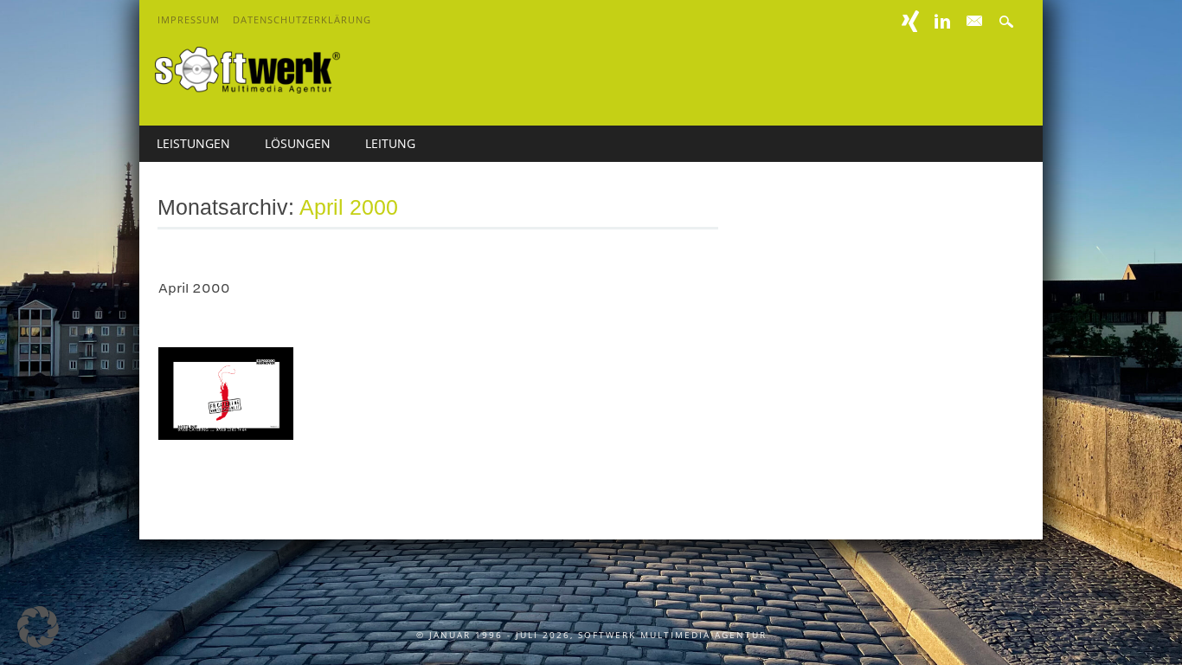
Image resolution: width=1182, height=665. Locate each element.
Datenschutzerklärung (302, 19)
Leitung (390, 143)
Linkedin (942, 21)
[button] (38, 627)
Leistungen (193, 143)
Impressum (188, 19)
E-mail (974, 22)
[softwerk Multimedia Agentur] (248, 89)
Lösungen (298, 143)
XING (910, 21)
